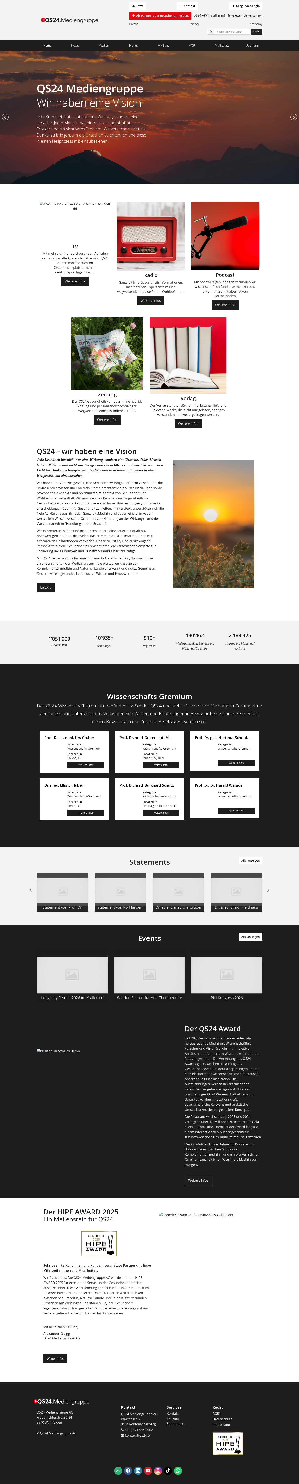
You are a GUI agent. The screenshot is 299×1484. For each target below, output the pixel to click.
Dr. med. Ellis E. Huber (63, 785)
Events (133, 45)
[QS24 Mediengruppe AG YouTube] (148, 1471)
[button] (5, 117)
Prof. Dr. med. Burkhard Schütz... (148, 785)
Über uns (252, 45)
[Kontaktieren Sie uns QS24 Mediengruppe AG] (118, 1471)
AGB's (217, 1413)
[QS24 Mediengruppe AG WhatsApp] (178, 1471)
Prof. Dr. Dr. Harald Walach (218, 785)
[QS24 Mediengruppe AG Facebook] (128, 1471)
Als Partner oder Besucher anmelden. (162, 16)
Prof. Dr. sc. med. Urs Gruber (69, 738)
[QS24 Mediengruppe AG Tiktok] (168, 1471)
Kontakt (189, 6)
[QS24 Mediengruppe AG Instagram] (158, 1471)
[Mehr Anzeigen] (62, 892)
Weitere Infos (75, 281)
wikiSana (163, 45)
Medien (104, 45)
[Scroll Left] (30, 893)
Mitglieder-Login (247, 6)
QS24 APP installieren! (209, 15)
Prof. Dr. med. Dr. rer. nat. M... (145, 738)
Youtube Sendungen (175, 1421)
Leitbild (45, 587)
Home (47, 45)
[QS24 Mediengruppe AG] (70, 20)
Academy (255, 24)
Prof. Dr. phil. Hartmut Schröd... (222, 738)
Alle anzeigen (250, 860)
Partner (194, 24)
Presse (133, 24)
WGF (192, 45)
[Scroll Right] (268, 893)
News (139, 6)
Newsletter (234, 15)
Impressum (221, 1424)
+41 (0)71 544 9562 (138, 1430)
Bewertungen (253, 15)
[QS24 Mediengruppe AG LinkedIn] (138, 1471)
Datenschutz (222, 1419)
